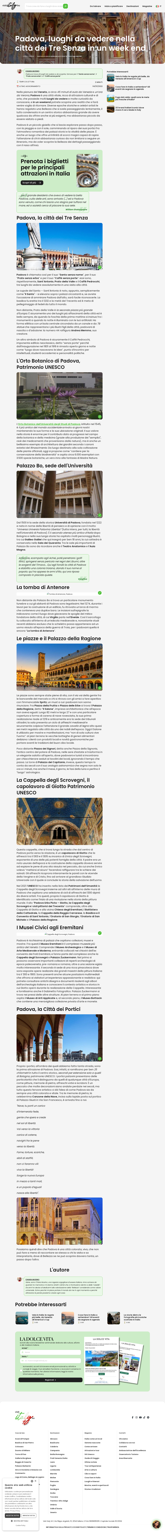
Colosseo (19, 1446)
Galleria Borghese (23, 1458)
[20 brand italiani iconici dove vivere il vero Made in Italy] (111, 109)
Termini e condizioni (96, 1527)
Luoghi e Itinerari (92, 1481)
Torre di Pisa (20, 1454)
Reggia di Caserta (23, 1462)
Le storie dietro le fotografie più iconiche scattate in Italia (135, 1317)
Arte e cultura (91, 1470)
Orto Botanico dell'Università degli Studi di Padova (49, 424)
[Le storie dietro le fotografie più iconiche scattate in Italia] (113, 1318)
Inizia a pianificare (114, 6)
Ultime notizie (91, 1462)
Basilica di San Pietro (24, 1443)
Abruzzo (53, 1439)
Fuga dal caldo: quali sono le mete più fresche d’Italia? (132, 98)
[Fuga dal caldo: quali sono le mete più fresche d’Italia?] (111, 98)
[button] (20, 1521)
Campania (55, 1450)
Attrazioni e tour (92, 1450)
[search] (65, 6)
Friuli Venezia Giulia (58, 1458)
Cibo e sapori (90, 1473)
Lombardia (55, 1470)
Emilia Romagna (57, 1454)
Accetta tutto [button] (12, 1515)
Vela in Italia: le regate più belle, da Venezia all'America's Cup (132, 77)
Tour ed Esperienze (93, 1466)
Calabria (54, 1446)
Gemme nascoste (92, 1443)
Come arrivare (91, 1446)
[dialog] (20, 1504)
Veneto (53, 1512)
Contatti (123, 1446)
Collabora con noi (127, 1443)
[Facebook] (132, 1417)
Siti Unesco (89, 1454)
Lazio (52, 1462)
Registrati (49, 1380)
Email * (25, 1357)
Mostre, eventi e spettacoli (97, 1485)
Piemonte (54, 1481)
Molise (53, 1477)
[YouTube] (140, 1417)
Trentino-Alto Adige (59, 1501)
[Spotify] (148, 1417)
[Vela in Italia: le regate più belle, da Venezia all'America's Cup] (111, 77)
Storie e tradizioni (92, 1489)
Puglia (53, 1485)
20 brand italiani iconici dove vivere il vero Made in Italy (129, 108)
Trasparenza (113, 1527)
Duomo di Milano (22, 1450)
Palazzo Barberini (23, 1466)
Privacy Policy (15, 1511)
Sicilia (52, 1493)
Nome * (25, 1348)
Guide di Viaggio (92, 1458)
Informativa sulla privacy (33, 1374)
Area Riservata (125, 1458)
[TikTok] (144, 1417)
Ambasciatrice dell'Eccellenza (132, 1450)
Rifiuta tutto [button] (29, 1515)
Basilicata (54, 1443)
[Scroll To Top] (161, 1530)
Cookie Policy (79, 1527)
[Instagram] (136, 1417)
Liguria (53, 1466)
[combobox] (32, 1481)
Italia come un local (93, 1439)
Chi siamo (123, 1439)
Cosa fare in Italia (92, 1477)
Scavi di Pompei (22, 1439)
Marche (53, 1473)
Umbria (53, 1504)
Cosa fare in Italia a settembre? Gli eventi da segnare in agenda (132, 88)
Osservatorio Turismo (128, 1454)
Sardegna (54, 1489)
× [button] (35, 1481)
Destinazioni (132, 6)
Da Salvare (95, 6)
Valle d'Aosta (56, 1508)
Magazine (147, 6)
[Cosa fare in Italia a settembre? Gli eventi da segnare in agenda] (111, 88)
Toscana (54, 1497)
